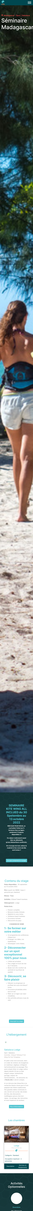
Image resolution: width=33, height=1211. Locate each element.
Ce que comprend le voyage (16, 860)
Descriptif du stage (16, 1021)
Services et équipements (22, 1166)
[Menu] (29, 3)
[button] (6, 1042)
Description (10, 1166)
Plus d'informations (16, 1106)
